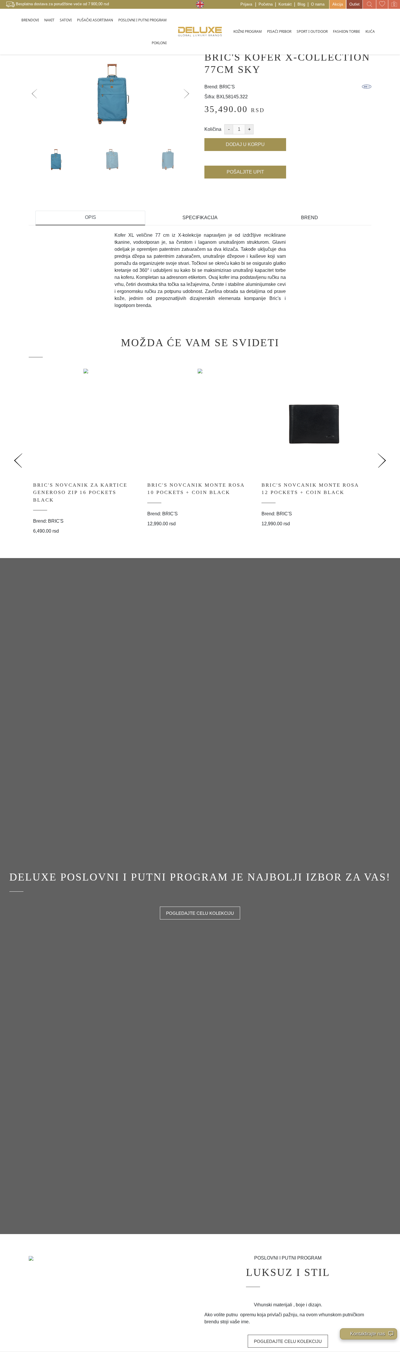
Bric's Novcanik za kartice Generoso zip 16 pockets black (80, 492)
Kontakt (285, 4)
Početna (266, 4)
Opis (90, 217)
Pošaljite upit (245, 171)
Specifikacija (200, 217)
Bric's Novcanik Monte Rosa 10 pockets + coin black (196, 488)
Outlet (354, 4)
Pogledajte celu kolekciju (200, 913)
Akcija (337, 4)
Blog (301, 4)
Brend (309, 217)
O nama (317, 4)
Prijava (246, 4)
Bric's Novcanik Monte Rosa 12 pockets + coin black (310, 488)
